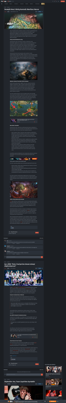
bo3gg (5, 11)
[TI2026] (43, 4)
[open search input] (53, 1)
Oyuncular (22, 3)
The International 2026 (22, 287)
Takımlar (26, 3)
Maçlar (11, 3)
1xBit (11, 201)
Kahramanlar (37, 3)
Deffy (5, 268)
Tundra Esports (15, 350)
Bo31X (45, 401)
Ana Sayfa (6, 3)
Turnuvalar (16, 3)
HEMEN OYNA (52, 401)
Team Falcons (28, 288)
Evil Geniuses (27, 349)
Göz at (37, 232)
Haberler (31, 3)
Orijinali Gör (18, 243)
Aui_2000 (14, 287)
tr (58, 1)
